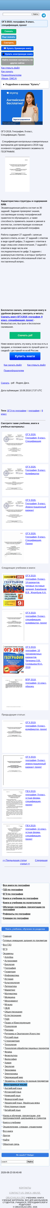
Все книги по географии (16, 885)
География (10, 968)
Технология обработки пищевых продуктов (27, 1048)
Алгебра (9, 957)
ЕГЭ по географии (13, 894)
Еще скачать (8, 37)
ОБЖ (7, 1008)
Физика (8, 1052)
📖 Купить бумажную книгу (17, 48)
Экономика (10, 1070)
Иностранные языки (15, 1106)
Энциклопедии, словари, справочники (22, 1127)
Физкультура (11, 1055)
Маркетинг (10, 990)
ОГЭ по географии (16, 410)
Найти (6, 1140)
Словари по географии (16, 918)
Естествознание (13, 1015)
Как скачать (7, 71)
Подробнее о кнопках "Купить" (23, 84)
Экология (9, 1066)
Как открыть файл (10, 68)
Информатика (12, 975)
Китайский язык (13, 1110)
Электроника (11, 1074)
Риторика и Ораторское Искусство (22, 1033)
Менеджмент (11, 1001)
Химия (8, 1063)
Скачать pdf (25, 335)
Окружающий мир (14, 1077)
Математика (11, 993)
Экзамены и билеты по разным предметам (26, 1081)
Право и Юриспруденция (17, 1023)
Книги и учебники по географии (20, 898)
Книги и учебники (12, 1122)
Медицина (10, 997)
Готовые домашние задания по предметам (25, 940)
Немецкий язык (12, 1095)
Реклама (9, 1030)
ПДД (7, 1019)
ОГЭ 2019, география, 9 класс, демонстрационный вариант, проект (35, 762)
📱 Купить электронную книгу (17, 54)
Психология (11, 1026)
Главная (7, 936)
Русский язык (11, 1037)
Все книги (8, 1131)
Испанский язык (13, 1092)
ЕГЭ (5, 949)
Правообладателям (14, 370)
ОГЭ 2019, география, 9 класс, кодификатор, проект (36, 725)
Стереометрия (12, 1041)
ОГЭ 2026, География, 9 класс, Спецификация (35, 437)
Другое (6, 1135)
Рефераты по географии (16, 914)
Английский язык (13, 1088)
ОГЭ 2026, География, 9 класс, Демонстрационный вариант (35, 505)
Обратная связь (11, 1144)
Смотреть (9, 42)
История (9, 979)
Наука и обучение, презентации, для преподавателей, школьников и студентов (24, 1116)
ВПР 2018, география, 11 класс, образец (36, 683)
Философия (11, 1059)
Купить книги (25, 356)
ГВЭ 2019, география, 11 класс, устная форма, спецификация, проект (36, 832)
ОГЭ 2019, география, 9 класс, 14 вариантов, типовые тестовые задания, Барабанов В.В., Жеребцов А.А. (36, 584)
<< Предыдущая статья (15, 860)
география (33, 410)
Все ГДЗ (7, 945)
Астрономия (11, 961)
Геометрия (10, 972)
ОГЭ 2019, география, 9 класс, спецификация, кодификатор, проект (36, 618)
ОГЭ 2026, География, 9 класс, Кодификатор (35, 470)
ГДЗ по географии (13, 889)
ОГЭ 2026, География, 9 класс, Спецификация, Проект (35, 538)
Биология (9, 964)
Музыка (8, 1004)
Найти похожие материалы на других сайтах (17, 61)
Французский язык (14, 1099)
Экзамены (8, 953)
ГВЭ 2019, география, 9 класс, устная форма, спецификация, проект (35, 798)
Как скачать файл (13, 365)
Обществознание (13, 1012)
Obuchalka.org (15, 1198)
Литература (11, 986)
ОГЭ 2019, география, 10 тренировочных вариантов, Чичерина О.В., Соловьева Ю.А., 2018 (34, 657)
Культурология (12, 982)
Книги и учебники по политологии (22, 902)
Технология (11, 1044)
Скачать (9, 31)
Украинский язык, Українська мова (22, 1103)
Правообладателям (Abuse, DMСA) (11, 77)
